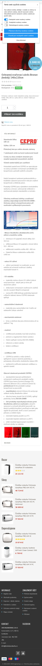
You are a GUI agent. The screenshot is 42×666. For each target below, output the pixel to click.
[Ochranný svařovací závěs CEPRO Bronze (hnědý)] (21, 51)
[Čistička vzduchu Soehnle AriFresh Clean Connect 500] (7, 552)
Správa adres (28, 597)
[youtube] (23, 653)
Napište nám (8, 594)
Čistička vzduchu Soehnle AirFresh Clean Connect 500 (26, 549)
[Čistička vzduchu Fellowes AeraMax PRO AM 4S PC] (7, 490)
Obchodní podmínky (10, 597)
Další (21, 70)
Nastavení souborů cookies (29, 609)
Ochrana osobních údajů (11, 608)
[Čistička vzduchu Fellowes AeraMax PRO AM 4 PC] (7, 518)
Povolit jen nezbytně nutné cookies (21, 35)
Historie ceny (8, 122)
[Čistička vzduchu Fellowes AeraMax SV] (7, 469)
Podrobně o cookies (10, 605)
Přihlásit (27, 614)
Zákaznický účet (29, 590)
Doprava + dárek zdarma (11, 601)
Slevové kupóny (29, 605)
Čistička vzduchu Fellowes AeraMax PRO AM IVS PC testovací (25, 501)
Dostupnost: (6, 88)
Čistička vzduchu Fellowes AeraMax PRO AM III (25, 534)
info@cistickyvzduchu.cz (10, 646)
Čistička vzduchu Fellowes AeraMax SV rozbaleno (25, 466)
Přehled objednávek (30, 594)
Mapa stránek (8, 612)
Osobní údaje (28, 601)
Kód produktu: (7, 85)
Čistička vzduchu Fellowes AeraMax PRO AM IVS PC (25, 486)
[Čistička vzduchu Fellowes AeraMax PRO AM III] (7, 538)
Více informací (21, 40)
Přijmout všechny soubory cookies (21, 31)
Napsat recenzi (16, 81)
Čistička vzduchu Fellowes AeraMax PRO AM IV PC (25, 514)
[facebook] (18, 653)
